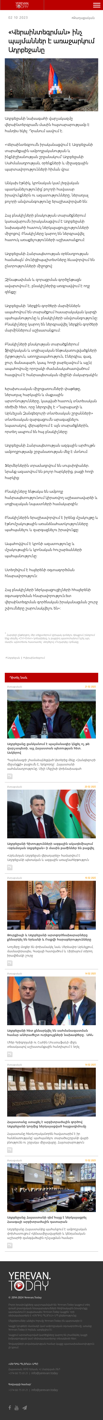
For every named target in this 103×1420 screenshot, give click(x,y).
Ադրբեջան (13, 657)
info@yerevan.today (44, 1373)
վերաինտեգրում (35, 657)
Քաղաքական (84, 17)
